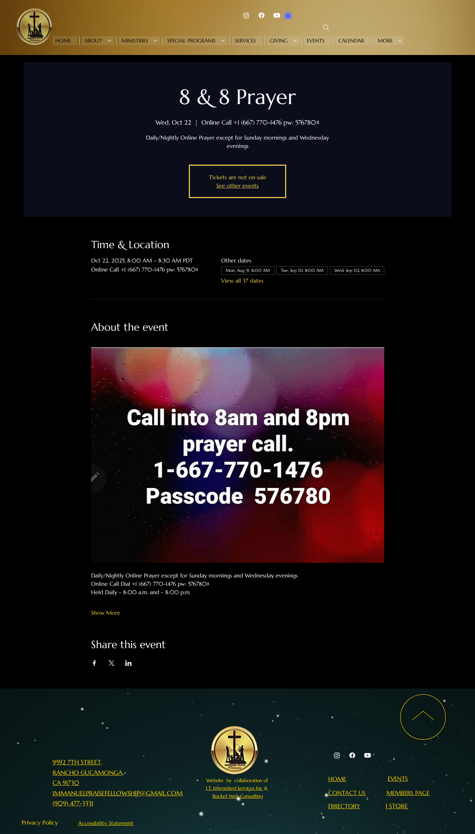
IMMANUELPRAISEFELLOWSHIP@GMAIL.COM (118, 793)
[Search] (326, 27)
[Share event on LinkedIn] (128, 663)
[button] (288, 14)
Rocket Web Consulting (237, 796)
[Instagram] (246, 15)
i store (397, 806)
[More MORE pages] (400, 40)
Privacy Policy (40, 822)
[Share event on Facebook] (94, 663)
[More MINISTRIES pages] (155, 40)
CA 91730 (66, 783)
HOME (337, 779)
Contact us (346, 793)
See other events (237, 185)
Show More (105, 612)
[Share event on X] (111, 663)
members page (407, 793)
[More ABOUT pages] (109, 40)
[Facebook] (261, 15)
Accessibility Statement (106, 823)
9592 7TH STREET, (77, 762)
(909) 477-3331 (73, 803)
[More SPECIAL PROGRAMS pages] (223, 40)
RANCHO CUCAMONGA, (88, 773)
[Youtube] (277, 15)
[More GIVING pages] (295, 40)
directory (344, 806)
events (398, 778)
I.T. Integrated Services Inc (234, 788)
